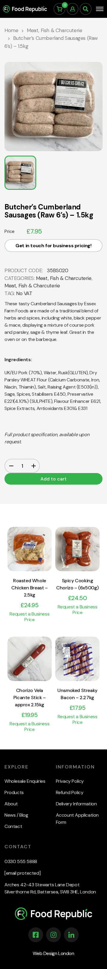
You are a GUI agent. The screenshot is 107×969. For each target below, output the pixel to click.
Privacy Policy (70, 781)
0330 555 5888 (20, 861)
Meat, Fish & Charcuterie (54, 30)
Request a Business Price (29, 616)
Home (11, 30)
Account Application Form (77, 818)
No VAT (24, 293)
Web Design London (53, 953)
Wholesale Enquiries (24, 781)
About (11, 804)
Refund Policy (70, 792)
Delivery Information (76, 804)
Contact (13, 826)
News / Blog (16, 815)
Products (14, 792)
